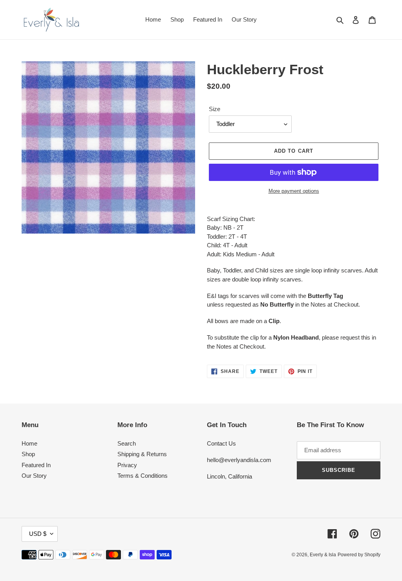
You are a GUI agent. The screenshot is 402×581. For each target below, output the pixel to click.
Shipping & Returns (142, 454)
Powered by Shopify (359, 554)
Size (214, 109)
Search (126, 443)
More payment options (294, 191)
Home (29, 443)
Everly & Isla (323, 554)
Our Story (34, 475)
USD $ (37, 533)
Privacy (127, 465)
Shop (28, 454)
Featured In (36, 465)
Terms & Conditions (142, 475)
